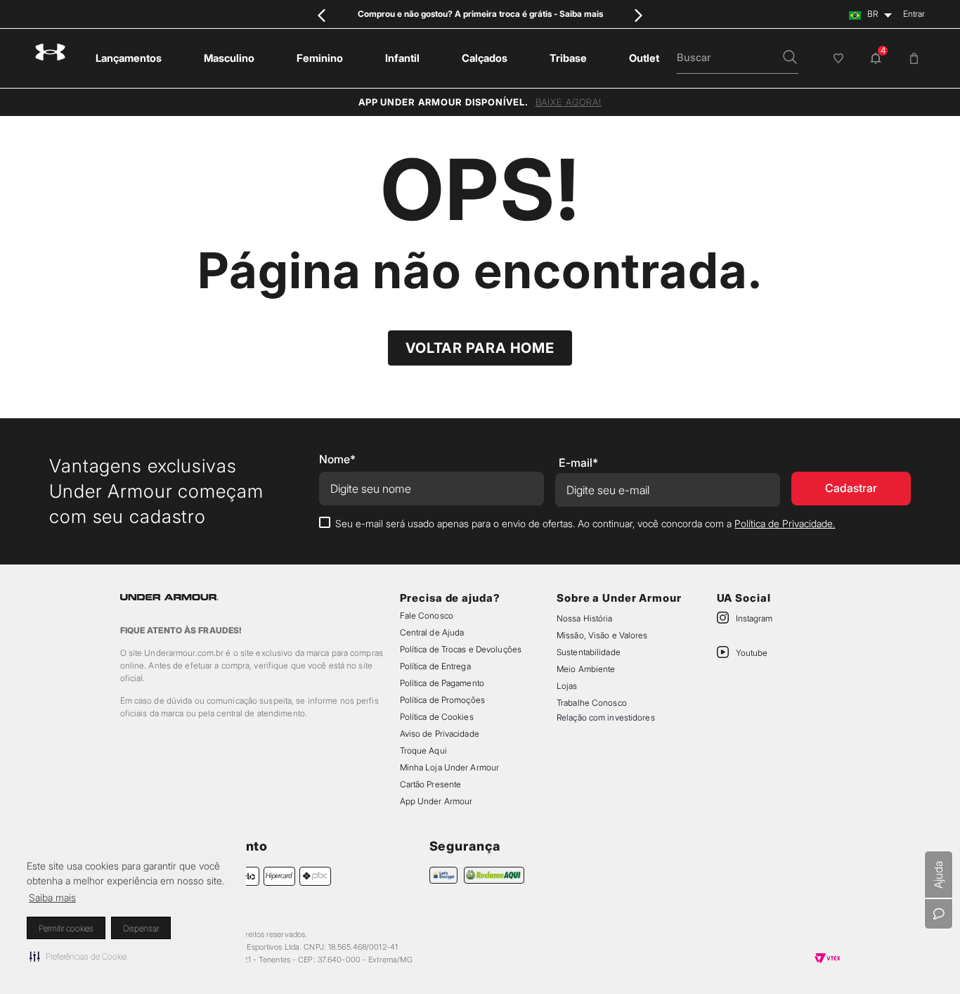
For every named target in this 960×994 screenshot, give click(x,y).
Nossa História (585, 690)
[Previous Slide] (322, 15)
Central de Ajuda (432, 704)
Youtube (751, 724)
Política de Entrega (435, 737)
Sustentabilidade (589, 723)
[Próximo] (852, 432)
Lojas (567, 757)
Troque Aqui (423, 822)
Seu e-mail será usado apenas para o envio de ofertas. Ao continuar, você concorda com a (585, 595)
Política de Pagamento (442, 754)
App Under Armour (436, 872)
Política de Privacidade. (784, 595)
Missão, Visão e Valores (602, 707)
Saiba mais (52, 897)
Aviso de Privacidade (439, 805)
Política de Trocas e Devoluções (460, 721)
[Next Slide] (638, 15)
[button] (78, 956)
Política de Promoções (442, 771)
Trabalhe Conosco (592, 774)
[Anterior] (108, 432)
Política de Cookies (437, 788)
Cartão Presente (431, 856)
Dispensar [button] (141, 928)
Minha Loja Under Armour (450, 839)
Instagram (754, 690)
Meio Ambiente (586, 740)
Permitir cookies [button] (66, 928)
